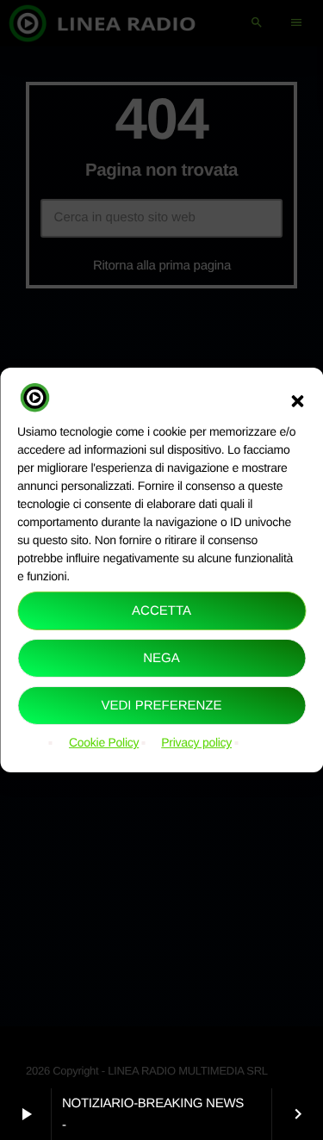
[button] (297, 400)
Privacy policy (196, 742)
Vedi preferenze (161, 705)
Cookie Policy (104, 742)
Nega (161, 658)
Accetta (161, 611)
